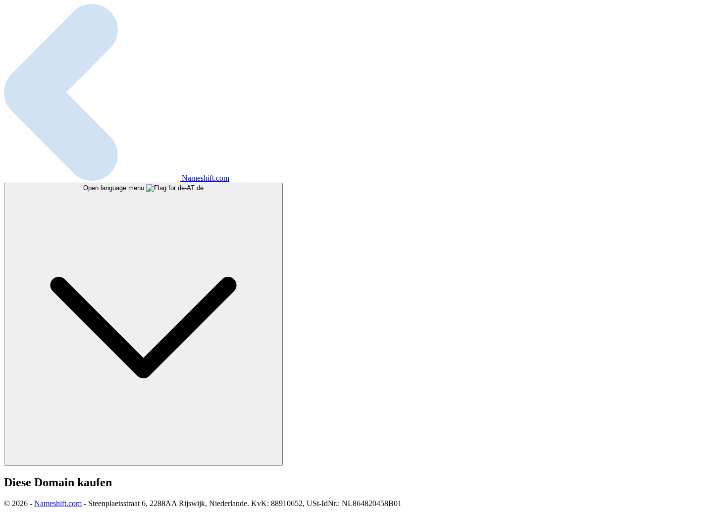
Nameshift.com (58, 503)
